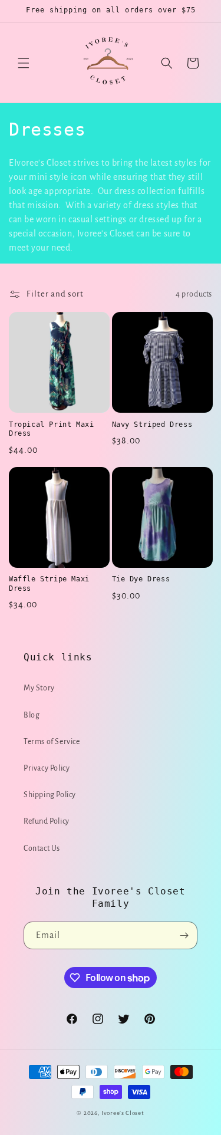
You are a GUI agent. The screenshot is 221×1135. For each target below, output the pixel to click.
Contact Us (42, 848)
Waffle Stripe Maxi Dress (49, 584)
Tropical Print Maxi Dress (51, 429)
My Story (39, 688)
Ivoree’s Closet (122, 1113)
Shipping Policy (50, 795)
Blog (31, 715)
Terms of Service (52, 742)
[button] (24, 63)
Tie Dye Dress (141, 579)
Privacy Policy (47, 768)
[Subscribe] (184, 935)
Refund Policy (47, 821)
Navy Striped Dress (152, 424)
